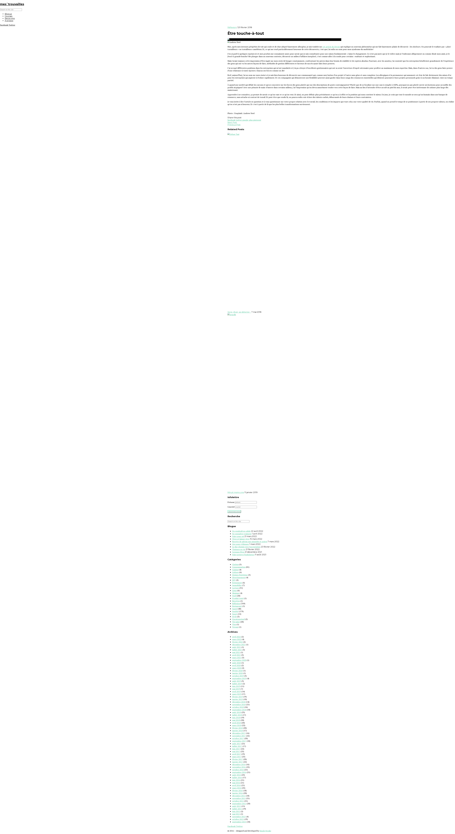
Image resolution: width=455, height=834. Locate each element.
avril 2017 (236, 754)
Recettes (236, 601)
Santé (234, 608)
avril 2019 (236, 691)
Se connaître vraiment (242, 533)
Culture (235, 572)
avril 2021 (236, 655)
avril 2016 (236, 785)
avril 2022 (236, 636)
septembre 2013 (239, 821)
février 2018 (237, 728)
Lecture (235, 588)
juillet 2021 (237, 649)
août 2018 (236, 712)
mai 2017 (236, 751)
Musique (235, 593)
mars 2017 (236, 756)
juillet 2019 (237, 683)
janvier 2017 (237, 762)
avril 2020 (236, 665)
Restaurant (237, 606)
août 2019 (236, 681)
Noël (234, 595)
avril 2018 (236, 722)
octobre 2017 (238, 738)
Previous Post (234, 125)
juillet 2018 (237, 715)
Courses (8, 16)
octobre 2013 (238, 819)
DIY (234, 580)
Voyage (235, 627)
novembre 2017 (239, 735)
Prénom (231, 502)
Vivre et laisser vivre (241, 539)
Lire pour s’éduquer (240, 544)
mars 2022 (236, 639)
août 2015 (236, 806)
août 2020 (236, 662)
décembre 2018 (238, 702)
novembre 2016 (239, 767)
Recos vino (10, 18)
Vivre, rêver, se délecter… (239, 312)
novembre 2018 (239, 704)
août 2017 (236, 743)
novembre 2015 (239, 798)
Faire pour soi (238, 536)
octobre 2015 (238, 801)
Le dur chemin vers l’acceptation (246, 546)
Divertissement (238, 577)
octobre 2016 (238, 769)
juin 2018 (236, 717)
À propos (9, 21)
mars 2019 (236, 694)
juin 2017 (236, 748)
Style (234, 616)
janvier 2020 (237, 673)
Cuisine (235, 569)
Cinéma (235, 564)
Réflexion (232, 27)
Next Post (232, 122)
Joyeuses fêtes (238, 552)
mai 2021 (236, 652)
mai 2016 (236, 782)
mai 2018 (236, 720)
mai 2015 (236, 814)
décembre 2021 (238, 644)
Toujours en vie (238, 549)
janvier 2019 (237, 699)
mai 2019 (236, 689)
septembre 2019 (239, 678)
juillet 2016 (237, 777)
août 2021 (236, 647)
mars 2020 (236, 668)
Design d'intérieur (240, 575)
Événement (237, 582)
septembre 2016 (239, 772)
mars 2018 (236, 725)
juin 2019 (236, 686)
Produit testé (238, 598)
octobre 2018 (238, 707)
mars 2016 (236, 788)
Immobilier (237, 585)
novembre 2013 (239, 816)
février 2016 (237, 790)
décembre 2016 (238, 764)
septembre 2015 (239, 803)
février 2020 (237, 670)
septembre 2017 (239, 741)
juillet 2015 (237, 808)
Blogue (8, 14)
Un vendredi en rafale (241, 531)
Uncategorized (238, 619)
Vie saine (236, 621)
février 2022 (237, 642)
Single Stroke (265, 830)
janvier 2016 (237, 793)
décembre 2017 (238, 733)
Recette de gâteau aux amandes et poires (249, 541)
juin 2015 (236, 811)
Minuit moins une (236, 492)
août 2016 (236, 775)
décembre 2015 (238, 795)
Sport (234, 614)
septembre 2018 (239, 709)
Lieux (234, 590)
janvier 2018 (237, 730)
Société (235, 611)
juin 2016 (236, 780)
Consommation (238, 567)
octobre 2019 (238, 675)
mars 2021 (236, 657)
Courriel (231, 507)
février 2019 (237, 696)
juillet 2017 (237, 746)
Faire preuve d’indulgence (243, 554)
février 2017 (237, 759)
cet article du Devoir (331, 46)
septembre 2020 (239, 660)
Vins (234, 624)
